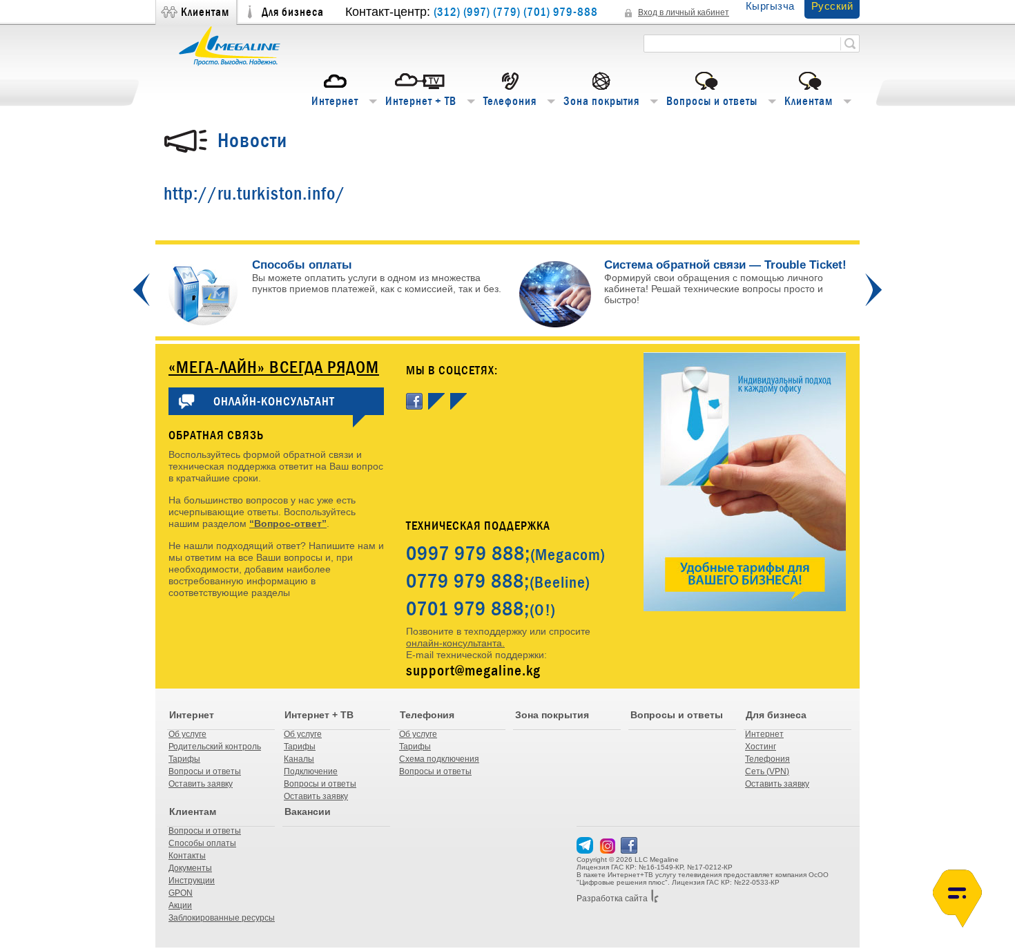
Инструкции (191, 880)
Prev (141, 289)
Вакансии (307, 811)
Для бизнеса (293, 12)
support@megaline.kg (473, 670)
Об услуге (187, 734)
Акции (180, 905)
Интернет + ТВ (420, 101)
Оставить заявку (200, 784)
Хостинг (760, 746)
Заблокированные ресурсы (221, 918)
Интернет (334, 101)
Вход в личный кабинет (683, 12)
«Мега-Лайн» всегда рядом (273, 367)
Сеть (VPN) (767, 771)
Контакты (187, 856)
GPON (180, 893)
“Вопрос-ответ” (288, 523)
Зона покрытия (601, 101)
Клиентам (205, 12)
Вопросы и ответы (711, 101)
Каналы (299, 759)
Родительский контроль (214, 746)
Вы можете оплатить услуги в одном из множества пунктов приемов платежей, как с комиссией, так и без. (376, 277)
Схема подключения (439, 759)
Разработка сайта (612, 898)
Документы (190, 868)
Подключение (311, 771)
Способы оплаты (202, 843)
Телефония (509, 101)
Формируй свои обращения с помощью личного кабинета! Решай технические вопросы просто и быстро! (713, 288)
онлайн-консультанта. (455, 643)
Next (873, 289)
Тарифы (184, 759)
